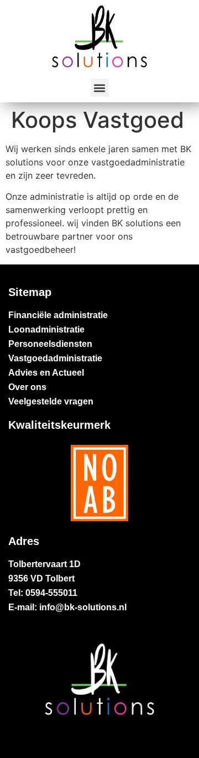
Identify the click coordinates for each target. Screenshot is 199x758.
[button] (100, 88)
